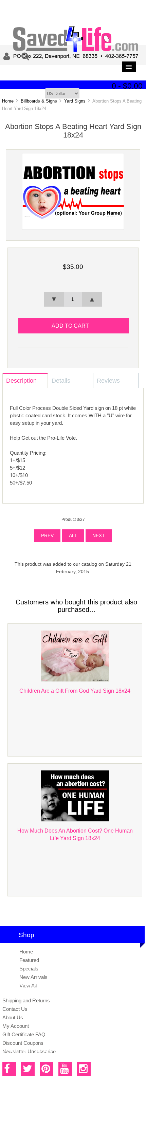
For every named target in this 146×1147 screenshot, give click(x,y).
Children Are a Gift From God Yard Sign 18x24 (74, 691)
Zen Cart (112, 1116)
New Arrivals (33, 977)
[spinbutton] (73, 299)
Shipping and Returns (26, 1000)
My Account (15, 1026)
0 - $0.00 (127, 85)
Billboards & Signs (39, 101)
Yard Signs (75, 101)
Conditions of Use (96, 1135)
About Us (12, 1017)
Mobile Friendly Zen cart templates (58, 1124)
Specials (28, 968)
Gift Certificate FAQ (23, 1034)
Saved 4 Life (67, 1116)
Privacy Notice (66, 1135)
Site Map (42, 1135)
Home (8, 101)
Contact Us (15, 1009)
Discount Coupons (22, 1043)
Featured (29, 960)
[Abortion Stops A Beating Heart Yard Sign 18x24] (73, 228)
